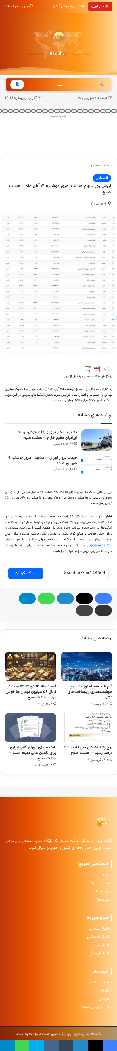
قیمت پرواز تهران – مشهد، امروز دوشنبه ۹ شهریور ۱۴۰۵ (42, 461)
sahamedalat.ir (100, 545)
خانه (106, 165)
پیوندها (103, 900)
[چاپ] (84, 610)
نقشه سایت (99, 983)
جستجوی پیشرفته (95, 1007)
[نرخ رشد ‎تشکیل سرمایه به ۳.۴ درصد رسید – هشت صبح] (86, 727)
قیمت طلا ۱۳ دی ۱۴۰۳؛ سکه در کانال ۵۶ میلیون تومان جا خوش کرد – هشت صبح (31, 691)
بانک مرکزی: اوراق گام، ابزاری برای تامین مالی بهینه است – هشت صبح (32, 753)
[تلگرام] (27, 598)
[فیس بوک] (103, 598)
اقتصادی (95, 165)
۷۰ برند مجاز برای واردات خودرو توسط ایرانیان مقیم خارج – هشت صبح (47, 435)
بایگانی (104, 999)
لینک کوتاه (25, 573)
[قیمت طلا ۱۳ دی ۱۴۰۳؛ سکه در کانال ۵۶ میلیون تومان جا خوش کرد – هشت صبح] (30, 666)
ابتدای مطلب (59, 116)
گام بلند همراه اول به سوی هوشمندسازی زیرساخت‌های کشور (90, 691)
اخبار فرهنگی (99, 954)
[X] (84, 598)
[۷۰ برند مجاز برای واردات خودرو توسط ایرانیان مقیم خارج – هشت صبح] (96, 440)
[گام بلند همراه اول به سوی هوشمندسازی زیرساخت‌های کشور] (86, 666)
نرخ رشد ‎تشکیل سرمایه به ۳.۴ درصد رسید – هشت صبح (88, 750)
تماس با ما (100, 884)
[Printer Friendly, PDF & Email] (96, 369)
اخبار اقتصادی (98, 937)
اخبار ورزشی (100, 945)
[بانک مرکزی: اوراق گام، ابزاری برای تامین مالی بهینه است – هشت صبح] (30, 727)
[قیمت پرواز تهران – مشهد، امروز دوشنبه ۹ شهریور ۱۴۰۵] (96, 465)
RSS (105, 991)
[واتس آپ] (46, 598)
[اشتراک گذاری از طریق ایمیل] (103, 610)
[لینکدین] (65, 598)
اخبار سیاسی (99, 929)
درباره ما (102, 892)
